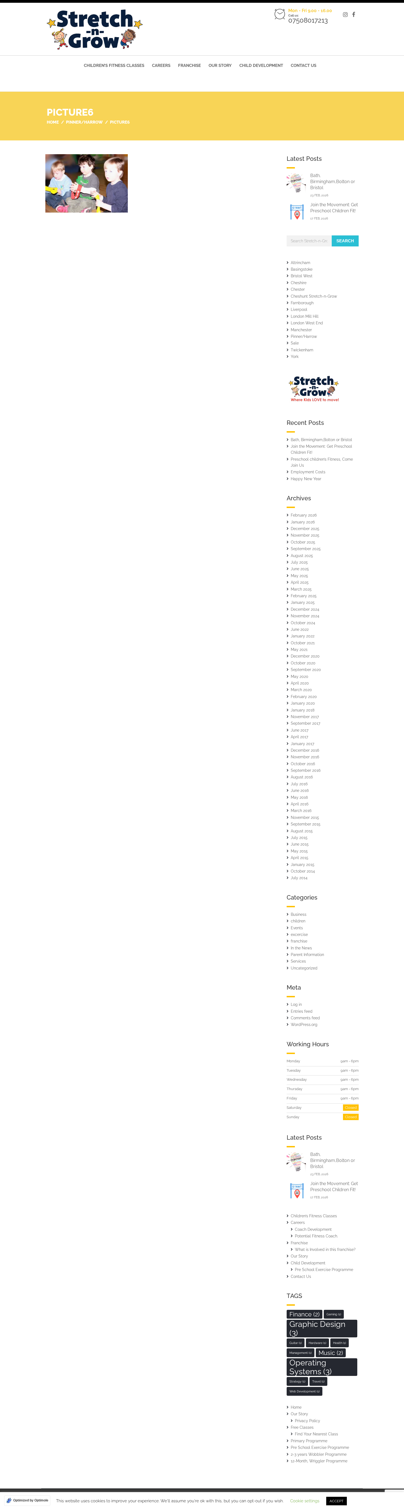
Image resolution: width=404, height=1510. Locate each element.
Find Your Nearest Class (316, 1434)
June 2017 (299, 730)
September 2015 (305, 824)
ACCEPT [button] (337, 1501)
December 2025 (305, 528)
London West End (307, 323)
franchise (299, 941)
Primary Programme (309, 1441)
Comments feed (305, 1018)
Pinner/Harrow (304, 336)
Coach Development (313, 1229)
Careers (161, 65)
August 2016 (302, 777)
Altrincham (300, 262)
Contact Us (303, 65)
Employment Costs (308, 472)
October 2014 (303, 871)
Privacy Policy (307, 1421)
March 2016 (301, 810)
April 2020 (300, 683)
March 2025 (301, 589)
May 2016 (299, 797)
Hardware (317, 1343)
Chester (298, 289)
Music (331, 1352)
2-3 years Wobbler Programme (319, 1454)
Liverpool (299, 309)
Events (297, 928)
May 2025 (299, 576)
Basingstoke (301, 269)
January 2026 (303, 522)
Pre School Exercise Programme (324, 1269)
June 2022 (300, 629)
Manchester (301, 330)
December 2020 (305, 656)
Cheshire (298, 283)
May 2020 (299, 676)
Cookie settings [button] (304, 1500)
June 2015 (300, 844)
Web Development (304, 1391)
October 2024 (303, 623)
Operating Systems (310, 1367)
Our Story (220, 65)
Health (339, 1343)
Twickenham (302, 350)
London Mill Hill (305, 316)
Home (296, 1407)
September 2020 (306, 669)
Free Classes (302, 1427)
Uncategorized (304, 968)
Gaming (333, 1314)
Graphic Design (317, 1328)
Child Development (261, 65)
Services (298, 961)
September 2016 (305, 770)
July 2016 (299, 784)
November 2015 (305, 817)
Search (345, 240)
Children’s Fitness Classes (114, 65)
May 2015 (299, 851)
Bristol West (301, 276)
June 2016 (300, 790)
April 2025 (300, 582)
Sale (295, 343)
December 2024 (305, 609)
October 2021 (303, 643)
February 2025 (304, 596)
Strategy (297, 1381)
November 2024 (305, 616)
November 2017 (305, 717)
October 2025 (303, 542)
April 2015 (299, 858)
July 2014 (299, 878)
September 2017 (305, 723)
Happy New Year (306, 479)
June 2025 (300, 569)
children (298, 921)
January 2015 (302, 864)
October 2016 (303, 764)
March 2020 (301, 690)
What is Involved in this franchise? (325, 1249)
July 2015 (299, 837)
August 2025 (302, 555)
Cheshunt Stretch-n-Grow (314, 296)
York (294, 356)
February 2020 (304, 696)
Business (298, 914)
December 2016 (305, 750)
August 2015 (302, 831)
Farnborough (302, 303)
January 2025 (303, 602)
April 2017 (299, 737)
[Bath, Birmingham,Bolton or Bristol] (296, 183)
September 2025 (306, 549)
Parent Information (307, 954)
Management (300, 1352)
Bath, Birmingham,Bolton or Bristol (332, 181)
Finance (304, 1314)
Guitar (295, 1343)
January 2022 (302, 636)
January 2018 (302, 710)
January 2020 (303, 703)
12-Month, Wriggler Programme (319, 1461)
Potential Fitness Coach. (316, 1236)
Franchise (189, 65)
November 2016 (305, 757)
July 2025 (299, 562)
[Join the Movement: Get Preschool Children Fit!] (296, 212)
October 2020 (303, 663)
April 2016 (299, 804)
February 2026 (304, 515)
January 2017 (302, 744)
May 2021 (299, 649)
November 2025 (305, 535)
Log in (296, 1004)
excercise (299, 934)
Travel (318, 1381)
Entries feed (301, 1011)
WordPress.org (304, 1024)
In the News (301, 948)
